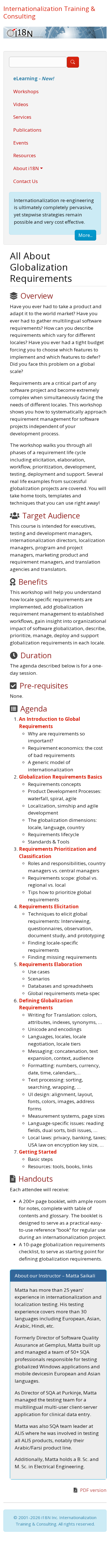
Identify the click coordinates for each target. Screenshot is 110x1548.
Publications (27, 130)
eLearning (33, 78)
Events (20, 143)
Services (22, 117)
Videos (20, 104)
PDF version (93, 1490)
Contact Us (25, 181)
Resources (24, 155)
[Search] (73, 62)
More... (85, 235)
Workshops (26, 91)
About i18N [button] (26, 168)
